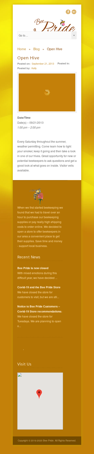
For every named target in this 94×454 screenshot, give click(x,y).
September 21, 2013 (43, 63)
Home (21, 49)
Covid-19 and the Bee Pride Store (38, 287)
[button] (39, 394)
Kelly (34, 68)
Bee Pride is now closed (32, 268)
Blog (36, 49)
